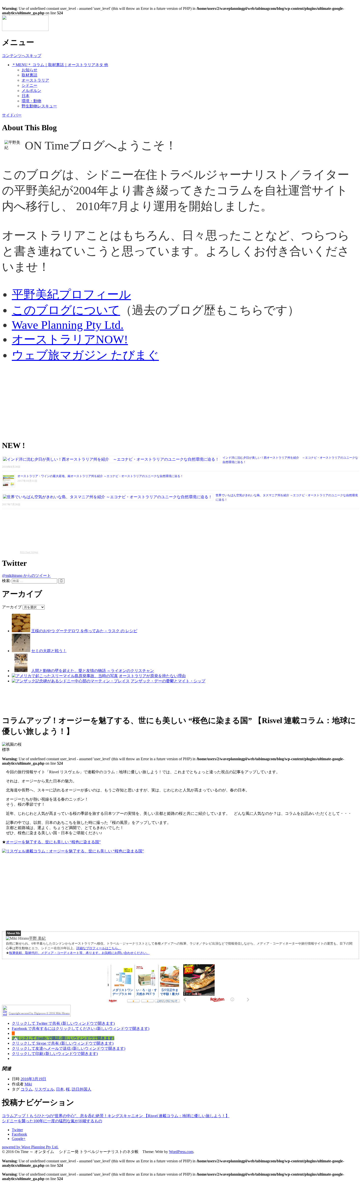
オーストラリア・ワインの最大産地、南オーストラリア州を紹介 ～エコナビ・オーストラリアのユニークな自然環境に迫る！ (100, 476)
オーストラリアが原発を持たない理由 (152, 676)
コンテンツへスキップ (21, 56)
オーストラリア (35, 80)
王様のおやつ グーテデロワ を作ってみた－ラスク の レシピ (84, 631)
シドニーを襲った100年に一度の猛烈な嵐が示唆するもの (52, 1121)
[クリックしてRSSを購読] (13, 1033)
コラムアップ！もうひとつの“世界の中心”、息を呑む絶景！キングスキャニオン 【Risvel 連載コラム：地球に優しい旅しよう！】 (115, 1116)
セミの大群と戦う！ (49, 651)
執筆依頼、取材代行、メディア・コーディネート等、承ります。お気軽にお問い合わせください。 (79, 953)
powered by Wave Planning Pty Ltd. (30, 1147)
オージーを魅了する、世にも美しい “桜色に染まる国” (53, 842)
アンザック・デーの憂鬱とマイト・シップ (168, 681)
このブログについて (66, 310)
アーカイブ (12, 607)
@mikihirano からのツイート (26, 575)
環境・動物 (31, 101)
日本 (25, 96)
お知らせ (29, 70)
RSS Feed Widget (29, 552)
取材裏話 (29, 75)
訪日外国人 (81, 1089)
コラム (26, 1089)
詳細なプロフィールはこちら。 (98, 948)
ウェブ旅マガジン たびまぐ (85, 355)
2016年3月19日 (33, 1079)
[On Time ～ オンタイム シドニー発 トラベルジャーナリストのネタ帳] (25, 30)
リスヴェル (44, 1089)
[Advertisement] (149, 401)
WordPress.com (181, 1152)
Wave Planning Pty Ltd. (68, 324)
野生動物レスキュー (39, 106)
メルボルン (31, 90)
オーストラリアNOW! (70, 339)
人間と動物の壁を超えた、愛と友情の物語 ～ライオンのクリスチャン (92, 671)
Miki (28, 1084)
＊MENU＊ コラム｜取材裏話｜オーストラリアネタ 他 (60, 65)
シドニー (29, 85)
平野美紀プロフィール (71, 294)
